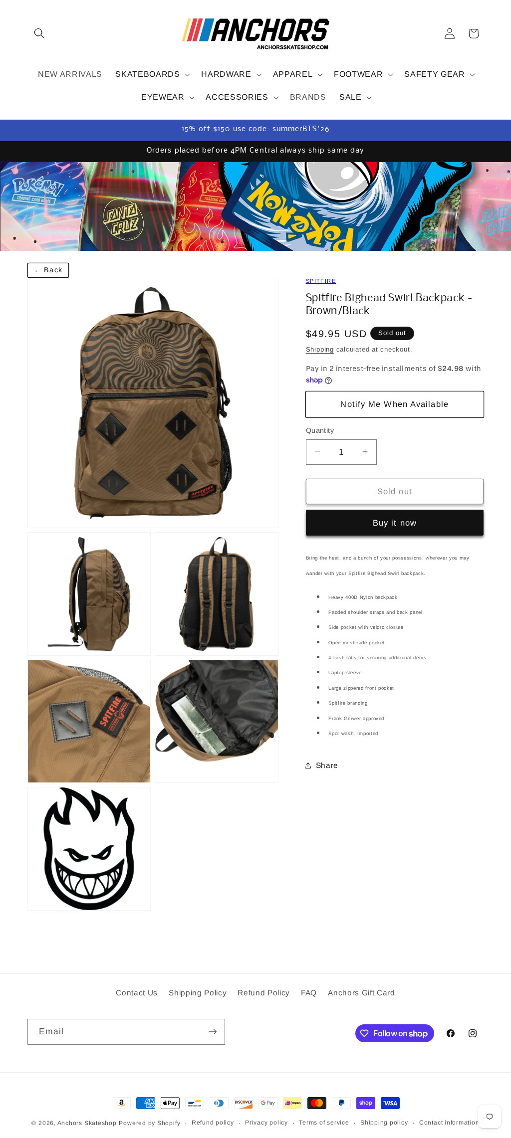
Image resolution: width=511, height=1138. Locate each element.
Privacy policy (266, 1122)
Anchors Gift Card (361, 992)
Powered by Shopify (149, 1123)
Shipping (320, 349)
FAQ (309, 992)
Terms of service (324, 1122)
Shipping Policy (198, 992)
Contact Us (137, 992)
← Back (48, 270)
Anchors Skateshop (87, 1123)
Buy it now (395, 522)
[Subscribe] (213, 1032)
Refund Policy (264, 992)
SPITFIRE (321, 281)
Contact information (449, 1122)
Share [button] (327, 765)
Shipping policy (384, 1122)
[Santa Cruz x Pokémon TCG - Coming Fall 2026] (255, 206)
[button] (39, 33)
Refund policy (213, 1122)
